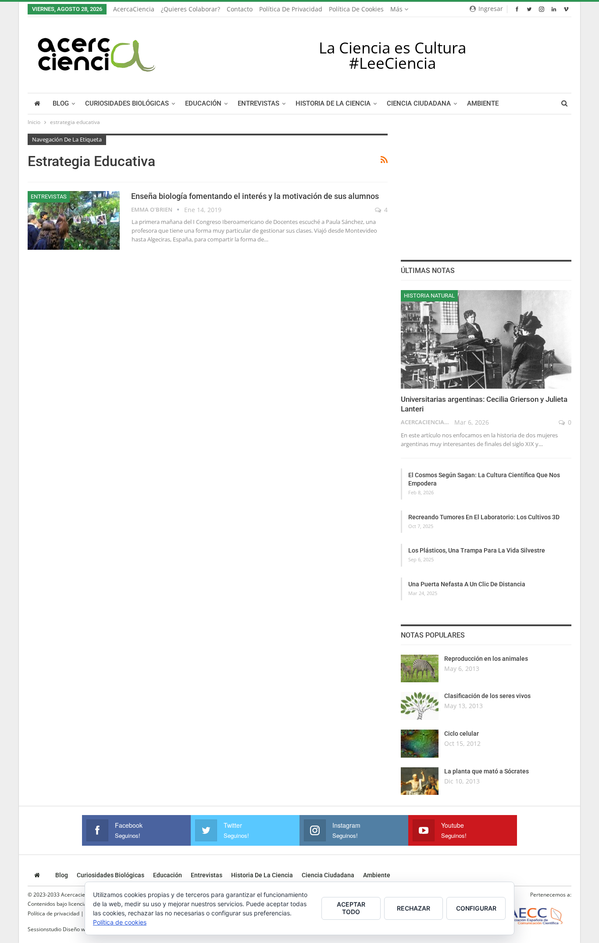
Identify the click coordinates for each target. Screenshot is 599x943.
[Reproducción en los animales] (420, 669)
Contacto (240, 9)
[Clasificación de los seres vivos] (420, 706)
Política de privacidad (290, 9)
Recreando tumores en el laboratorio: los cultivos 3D (484, 517)
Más (397, 9)
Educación (203, 103)
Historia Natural (429, 295)
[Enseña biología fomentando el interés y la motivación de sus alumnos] (74, 220)
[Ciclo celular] (420, 744)
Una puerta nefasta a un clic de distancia (466, 584)
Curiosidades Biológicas (127, 103)
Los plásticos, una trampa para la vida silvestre (476, 550)
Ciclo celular (461, 733)
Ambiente (483, 103)
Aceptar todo (351, 907)
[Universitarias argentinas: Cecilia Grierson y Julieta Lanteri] (486, 339)
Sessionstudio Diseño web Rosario (69, 929)
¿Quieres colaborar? (190, 9)
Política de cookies (356, 9)
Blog (61, 103)
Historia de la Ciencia (333, 103)
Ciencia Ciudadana (419, 103)
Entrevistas (258, 103)
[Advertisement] (486, 188)
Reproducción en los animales (486, 658)
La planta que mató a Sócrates (486, 771)
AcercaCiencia (133, 9)
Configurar (476, 908)
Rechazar (413, 908)
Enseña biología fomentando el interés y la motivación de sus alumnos (255, 196)
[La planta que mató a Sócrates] (420, 781)
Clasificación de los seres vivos (487, 695)
